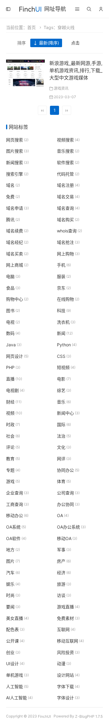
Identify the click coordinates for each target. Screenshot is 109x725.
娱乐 (13, 584)
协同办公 (68, 470)
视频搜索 (68, 139)
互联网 (66, 629)
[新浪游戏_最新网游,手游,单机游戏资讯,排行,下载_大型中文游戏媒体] (25, 72)
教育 (13, 458)
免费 (13, 196)
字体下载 (68, 686)
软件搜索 (68, 162)
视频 (14, 413)
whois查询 (69, 230)
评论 (13, 447)
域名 (13, 185)
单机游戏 (17, 675)
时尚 (13, 595)
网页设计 (17, 356)
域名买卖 (17, 253)
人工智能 (17, 686)
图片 (13, 561)
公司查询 (68, 492)
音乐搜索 (68, 151)
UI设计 (15, 663)
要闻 (13, 606)
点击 (75, 42)
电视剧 (15, 390)
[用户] (101, 9)
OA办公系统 (71, 526)
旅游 (64, 584)
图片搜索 (17, 151)
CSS (64, 356)
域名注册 (68, 185)
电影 (64, 378)
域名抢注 (68, 242)
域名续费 (17, 230)
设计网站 (68, 675)
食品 (13, 287)
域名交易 (68, 196)
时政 (13, 424)
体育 (64, 481)
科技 (64, 310)
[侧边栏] (8, 9)
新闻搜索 (17, 162)
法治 (64, 436)
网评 (64, 458)
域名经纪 (17, 242)
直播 (14, 378)
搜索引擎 (17, 173)
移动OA (67, 538)
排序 (21, 42)
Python (67, 344)
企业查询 (17, 492)
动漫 (64, 663)
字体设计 (68, 698)
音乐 (64, 401)
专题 (13, 470)
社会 (13, 436)
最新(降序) (49, 42)
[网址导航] (30, 8)
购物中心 (17, 299)
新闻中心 (68, 413)
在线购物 (68, 299)
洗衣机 (66, 322)
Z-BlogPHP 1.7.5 (89, 716)
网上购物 (68, 253)
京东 (64, 287)
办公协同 (68, 504)
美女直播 (17, 618)
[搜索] (89, 9)
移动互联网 (70, 640)
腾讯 (13, 219)
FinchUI (44, 716)
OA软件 (16, 538)
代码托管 (68, 173)
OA (63, 515)
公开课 (15, 640)
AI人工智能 (19, 698)
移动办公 (17, 515)
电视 (13, 322)
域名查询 (68, 208)
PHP (13, 367)
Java (13, 344)
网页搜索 (17, 139)
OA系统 (16, 526)
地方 (13, 549)
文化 (64, 447)
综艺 (64, 390)
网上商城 (17, 264)
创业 (13, 652)
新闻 (65, 333)
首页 (31, 27)
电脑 (13, 276)
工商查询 (17, 504)
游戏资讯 (61, 88)
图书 (13, 310)
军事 (64, 549)
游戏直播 (68, 606)
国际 (64, 424)
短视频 (66, 367)
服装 (64, 276)
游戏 (13, 481)
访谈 (64, 595)
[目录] (77, 9)
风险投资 (68, 652)
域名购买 (68, 219)
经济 (64, 572)
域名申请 (17, 208)
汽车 (13, 572)
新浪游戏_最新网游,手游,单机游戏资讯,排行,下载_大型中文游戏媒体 (75, 70)
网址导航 (55, 9)
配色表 (15, 629)
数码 (13, 333)
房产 (64, 561)
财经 (13, 401)
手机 (64, 264)
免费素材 (68, 618)
